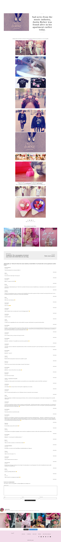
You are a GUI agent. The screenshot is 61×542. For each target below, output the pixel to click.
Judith (6, 319)
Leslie (6, 395)
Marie (6, 273)
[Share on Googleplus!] (33, 220)
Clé (5, 474)
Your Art (35, 534)
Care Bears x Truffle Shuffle (12, 241)
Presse (39, 534)
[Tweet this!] (31, 220)
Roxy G (6, 440)
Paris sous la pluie (50, 256)
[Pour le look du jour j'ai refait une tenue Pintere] (22, 520)
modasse (6, 290)
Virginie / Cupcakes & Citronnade (11, 378)
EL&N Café (48, 242)
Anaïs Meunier (7, 462)
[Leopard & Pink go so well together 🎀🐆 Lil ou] (7, 520)
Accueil (23, 534)
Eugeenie (6, 423)
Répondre (54, 272)
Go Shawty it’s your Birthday (30, 241)
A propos (29, 534)
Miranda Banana (8, 267)
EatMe (6, 469)
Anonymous (7, 308)
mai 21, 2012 (6, 475)
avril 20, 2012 (6, 268)
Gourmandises (31, 221)
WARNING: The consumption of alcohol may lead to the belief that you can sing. (17, 256)
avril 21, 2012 (6, 326)
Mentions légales (47, 534)
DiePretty (6, 361)
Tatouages (34, 221)
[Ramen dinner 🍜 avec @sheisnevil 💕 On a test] (38, 520)
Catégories (4, 1)
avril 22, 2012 (6, 452)
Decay (6, 284)
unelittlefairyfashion (8, 445)
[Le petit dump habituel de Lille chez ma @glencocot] (53, 520)
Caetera (6, 451)
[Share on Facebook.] (28, 220)
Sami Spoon (7, 303)
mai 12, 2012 (6, 470)
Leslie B (6, 356)
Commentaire (6, 485)
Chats (28, 221)
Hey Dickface (7, 278)
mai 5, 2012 (6, 463)
